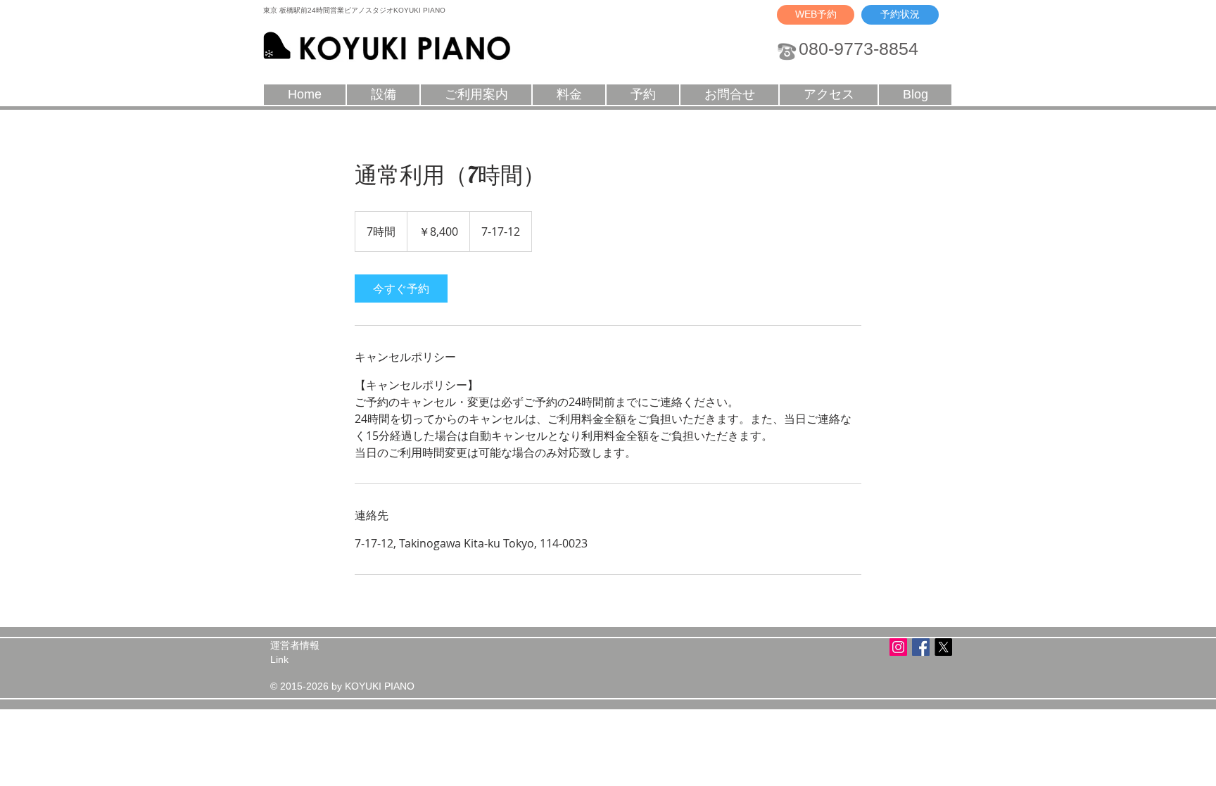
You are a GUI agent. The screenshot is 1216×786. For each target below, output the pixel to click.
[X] (943, 647)
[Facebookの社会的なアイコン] (921, 647)
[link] (401, 288)
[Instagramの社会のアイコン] (898, 647)
